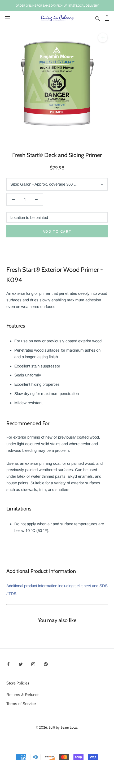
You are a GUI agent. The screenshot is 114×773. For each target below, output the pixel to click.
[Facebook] (8, 664)
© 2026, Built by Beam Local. (57, 727)
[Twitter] (21, 664)
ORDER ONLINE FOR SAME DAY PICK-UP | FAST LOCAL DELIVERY (57, 5)
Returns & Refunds (23, 694)
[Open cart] (107, 18)
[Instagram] (33, 664)
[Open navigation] (7, 18)
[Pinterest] (46, 664)
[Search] (97, 18)
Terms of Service (21, 703)
